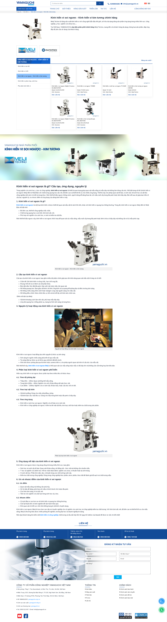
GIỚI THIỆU (66, 9)
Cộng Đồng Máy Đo (142, 9)
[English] (149, 3)
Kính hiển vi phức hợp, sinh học (27, 81)
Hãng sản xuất (90, 592)
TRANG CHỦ (54, 9)
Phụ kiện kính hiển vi (24, 86)
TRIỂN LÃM (93, 9)
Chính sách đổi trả (126, 595)
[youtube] (19, 616)
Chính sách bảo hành (126, 589)
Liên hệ (88, 601)
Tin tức (88, 598)
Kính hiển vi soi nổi (23, 66)
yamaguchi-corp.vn (34, 599)
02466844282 (115, 4)
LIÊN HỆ (113, 9)
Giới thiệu (89, 589)
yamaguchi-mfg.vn (34, 602)
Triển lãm (89, 595)
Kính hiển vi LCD (23, 71)
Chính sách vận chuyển (127, 592)
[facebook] (26, 616)
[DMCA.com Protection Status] (143, 616)
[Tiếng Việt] (145, 3)
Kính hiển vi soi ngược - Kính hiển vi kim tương (32, 76)
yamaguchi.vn (35, 606)
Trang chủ (18, 11)
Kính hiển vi (26, 11)
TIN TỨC (104, 9)
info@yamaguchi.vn (130, 4)
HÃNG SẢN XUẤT (80, 9)
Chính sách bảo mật (126, 598)
